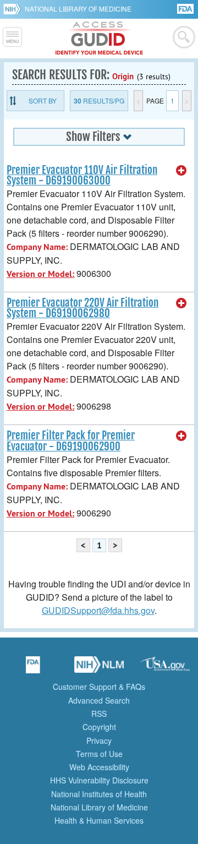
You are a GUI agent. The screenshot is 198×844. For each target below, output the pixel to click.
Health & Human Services (99, 820)
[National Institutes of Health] (14, 9)
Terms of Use (99, 753)
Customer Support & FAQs (99, 686)
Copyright (99, 726)
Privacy (99, 740)
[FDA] (186, 8)
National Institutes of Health (99, 793)
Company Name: (37, 247)
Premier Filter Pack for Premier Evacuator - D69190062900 (71, 441)
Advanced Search (99, 700)
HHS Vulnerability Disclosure (99, 780)
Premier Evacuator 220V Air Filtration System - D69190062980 (82, 308)
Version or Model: (40, 274)
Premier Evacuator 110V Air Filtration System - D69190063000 (82, 175)
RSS (99, 713)
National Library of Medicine (78, 8)
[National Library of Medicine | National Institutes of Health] (99, 668)
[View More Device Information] (181, 170)
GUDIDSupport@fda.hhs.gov (98, 610)
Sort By (43, 100)
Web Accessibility (99, 766)
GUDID (99, 38)
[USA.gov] (165, 668)
